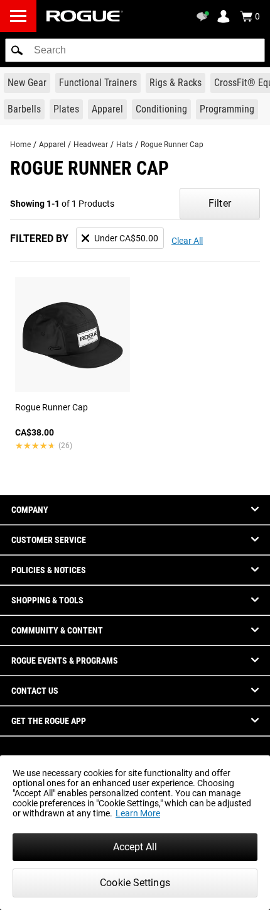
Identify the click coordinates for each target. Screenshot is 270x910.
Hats (124, 144)
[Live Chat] (204, 16)
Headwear (90, 144)
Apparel (52, 144)
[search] (135, 50)
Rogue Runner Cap (172, 144)
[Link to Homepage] (84, 16)
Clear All (187, 241)
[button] (17, 50)
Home (20, 144)
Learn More (138, 813)
